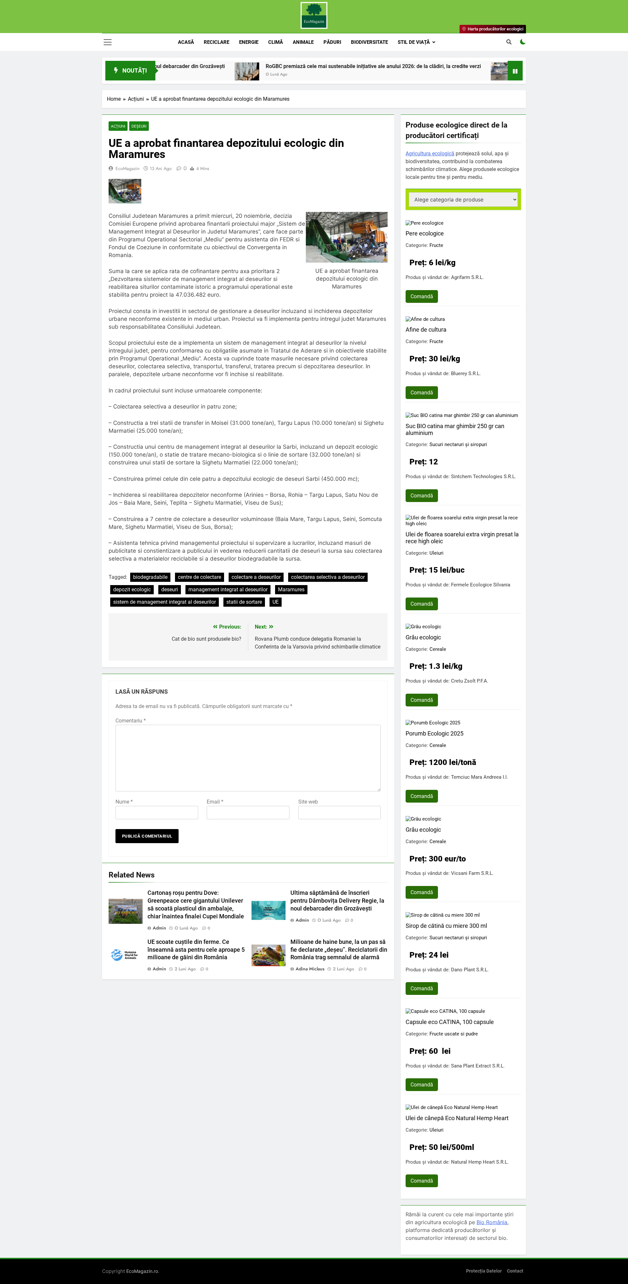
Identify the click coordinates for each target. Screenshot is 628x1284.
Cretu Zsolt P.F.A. (469, 681)
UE (275, 602)
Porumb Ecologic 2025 (434, 733)
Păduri (332, 42)
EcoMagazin (127, 168)
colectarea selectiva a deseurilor (328, 577)
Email (215, 802)
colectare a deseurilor (256, 577)
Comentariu (130, 721)
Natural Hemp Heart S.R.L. (480, 1162)
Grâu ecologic (423, 637)
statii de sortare (244, 602)
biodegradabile (150, 577)
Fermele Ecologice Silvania (480, 585)
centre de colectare (199, 577)
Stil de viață (414, 42)
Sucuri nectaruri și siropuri (458, 444)
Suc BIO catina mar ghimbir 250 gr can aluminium (455, 429)
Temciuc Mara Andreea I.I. (479, 777)
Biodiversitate (369, 42)
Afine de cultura (426, 329)
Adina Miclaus (310, 968)
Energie (248, 42)
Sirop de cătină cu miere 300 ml (446, 925)
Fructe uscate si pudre (453, 1034)
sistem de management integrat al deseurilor (164, 602)
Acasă (186, 42)
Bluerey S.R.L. (466, 373)
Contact (515, 1271)
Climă (275, 42)
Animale (303, 42)
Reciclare (216, 42)
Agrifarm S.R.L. (467, 277)
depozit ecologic (132, 589)
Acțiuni (118, 126)
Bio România (492, 1222)
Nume (124, 802)
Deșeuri (139, 126)
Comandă (421, 296)
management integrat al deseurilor (228, 589)
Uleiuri (436, 553)
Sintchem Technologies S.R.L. (483, 476)
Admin (159, 928)
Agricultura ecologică (430, 153)
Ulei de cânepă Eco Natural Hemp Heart (457, 1118)
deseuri (169, 589)
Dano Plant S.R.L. (470, 970)
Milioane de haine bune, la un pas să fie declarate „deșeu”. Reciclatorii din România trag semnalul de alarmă (338, 950)
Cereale (437, 649)
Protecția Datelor (484, 1271)
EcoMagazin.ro (142, 1271)
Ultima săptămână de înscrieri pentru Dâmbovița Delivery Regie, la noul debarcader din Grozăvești (337, 901)
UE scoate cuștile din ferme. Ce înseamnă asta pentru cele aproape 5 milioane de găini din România (196, 950)
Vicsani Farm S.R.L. (472, 873)
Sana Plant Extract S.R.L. (478, 1066)
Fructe (436, 245)
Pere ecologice (425, 233)
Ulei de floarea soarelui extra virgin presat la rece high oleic (462, 538)
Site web (308, 802)
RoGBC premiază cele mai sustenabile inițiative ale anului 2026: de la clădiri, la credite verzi (323, 66)
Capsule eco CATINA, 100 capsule (450, 1021)
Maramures (291, 589)
